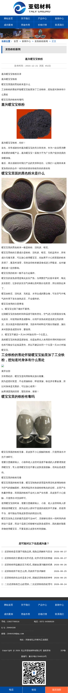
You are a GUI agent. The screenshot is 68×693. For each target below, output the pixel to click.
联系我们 (59, 25)
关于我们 (25, 18)
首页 (16, 41)
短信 (34, 690)
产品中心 (42, 18)
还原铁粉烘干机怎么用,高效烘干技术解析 (25, 571)
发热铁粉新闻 (41, 41)
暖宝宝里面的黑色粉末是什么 (15, 84)
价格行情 (42, 25)
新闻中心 (59, 18)
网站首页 (8, 18)
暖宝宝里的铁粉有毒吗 (12, 99)
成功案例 (8, 25)
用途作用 (25, 25)
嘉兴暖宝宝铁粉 (9, 79)
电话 (11, 690)
